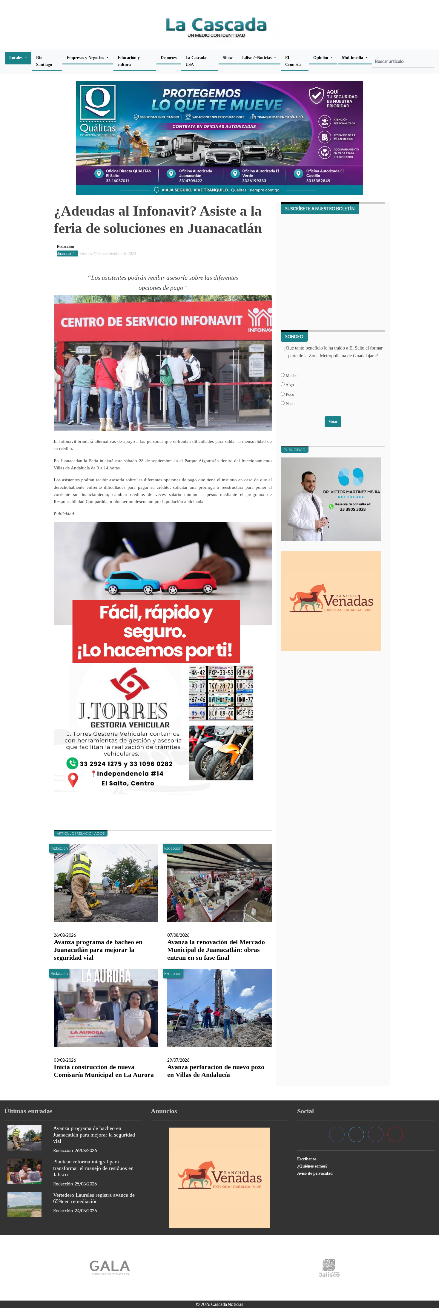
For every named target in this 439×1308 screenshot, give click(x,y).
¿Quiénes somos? (312, 1166)
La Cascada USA (195, 61)
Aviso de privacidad (315, 1173)
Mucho (291, 375)
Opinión (321, 57)
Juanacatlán (67, 253)
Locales (16, 57)
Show (228, 57)
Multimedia (353, 57)
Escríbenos (306, 1159)
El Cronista (293, 61)
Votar (333, 421)
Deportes (168, 57)
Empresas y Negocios (86, 57)
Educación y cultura (129, 61)
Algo (289, 384)
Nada (289, 403)
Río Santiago (44, 61)
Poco (289, 394)
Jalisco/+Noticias (257, 57)
